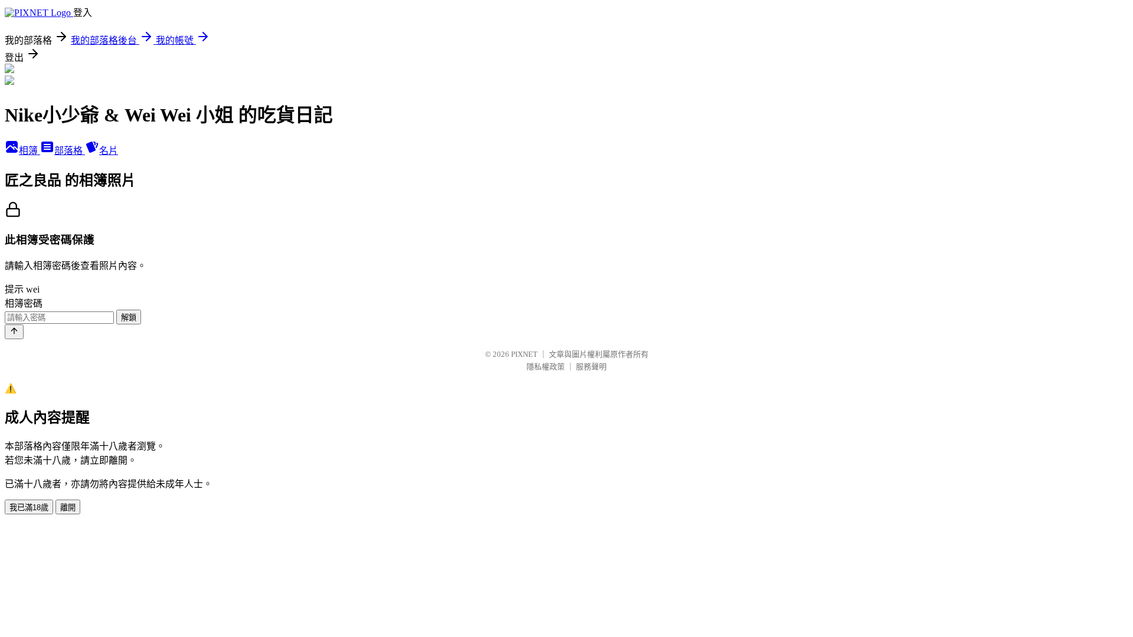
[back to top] (14, 331)
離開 (68, 507)
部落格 (69, 151)
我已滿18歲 (28, 507)
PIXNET (524, 354)
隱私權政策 (545, 366)
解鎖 (128, 317)
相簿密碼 (23, 303)
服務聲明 (591, 366)
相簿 (29, 151)
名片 (108, 151)
